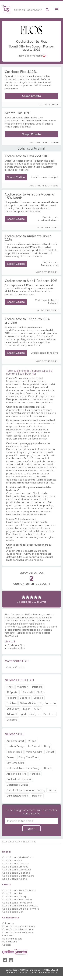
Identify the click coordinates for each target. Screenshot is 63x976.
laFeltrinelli (27, 692)
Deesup (10, 757)
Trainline (11, 703)
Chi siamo (8, 923)
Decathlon (49, 714)
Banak (48, 768)
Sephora (25, 697)
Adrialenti (11, 714)
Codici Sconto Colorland (16, 872)
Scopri (31, 96)
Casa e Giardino (15, 667)
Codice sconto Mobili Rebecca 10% (31, 281)
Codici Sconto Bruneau (15, 866)
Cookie (32, 972)
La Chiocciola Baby (39, 746)
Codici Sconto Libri (12, 911)
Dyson (26, 708)
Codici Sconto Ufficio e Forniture (20, 908)
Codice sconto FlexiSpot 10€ (26, 156)
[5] (39, 597)
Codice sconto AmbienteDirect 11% (28, 238)
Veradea (35, 773)
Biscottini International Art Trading (25, 790)
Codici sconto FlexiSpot (44, 177)
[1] (23, 597)
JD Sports (11, 692)
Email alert (8, 935)
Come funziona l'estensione (18, 929)
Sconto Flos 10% (17, 113)
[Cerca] (47, 9)
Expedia (38, 697)
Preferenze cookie (48, 972)
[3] (31, 597)
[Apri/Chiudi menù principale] (56, 10)
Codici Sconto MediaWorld (17, 857)
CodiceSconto (10, 841)
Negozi (25, 841)
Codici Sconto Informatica (17, 899)
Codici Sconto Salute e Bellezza (20, 905)
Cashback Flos (16, 645)
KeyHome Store (15, 762)
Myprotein (22, 686)
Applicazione (9, 941)
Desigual (35, 714)
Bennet (50, 751)
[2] (27, 597)
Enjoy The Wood (28, 757)
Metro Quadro (34, 751)
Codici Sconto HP (12, 860)
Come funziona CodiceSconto (19, 926)
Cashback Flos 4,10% (21, 72)
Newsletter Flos (16, 648)
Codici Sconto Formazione (17, 902)
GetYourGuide (28, 703)
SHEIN (37, 708)
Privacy (23, 972)
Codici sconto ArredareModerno (47, 219)
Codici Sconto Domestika (16, 869)
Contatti (6, 944)
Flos (33, 841)
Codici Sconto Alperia (14, 878)
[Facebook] (5, 960)
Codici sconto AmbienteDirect (49, 264)
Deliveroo (11, 719)
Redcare (11, 697)
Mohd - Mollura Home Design (23, 768)
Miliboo (32, 740)
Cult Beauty (12, 708)
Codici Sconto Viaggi (14, 896)
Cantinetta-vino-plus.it (18, 779)
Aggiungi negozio (12, 938)
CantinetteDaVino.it (17, 795)
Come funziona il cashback (17, 932)
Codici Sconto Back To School (19, 890)
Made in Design (15, 746)
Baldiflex (37, 795)
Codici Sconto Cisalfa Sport (18, 875)
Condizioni (11, 972)
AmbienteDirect (15, 740)
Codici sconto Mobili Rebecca (46, 302)
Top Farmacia (48, 703)
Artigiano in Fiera (16, 773)
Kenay (52, 790)
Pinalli (9, 686)
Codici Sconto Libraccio (15, 863)
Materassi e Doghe (17, 784)
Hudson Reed (14, 751)
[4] (35, 597)
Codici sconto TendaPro (44, 352)
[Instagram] (11, 960)
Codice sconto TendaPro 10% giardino (27, 321)
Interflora (37, 686)
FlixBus (41, 692)
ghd (23, 714)
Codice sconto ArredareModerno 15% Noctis (29, 196)
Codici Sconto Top (12, 893)
